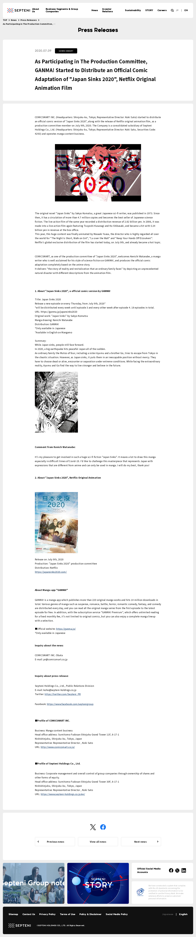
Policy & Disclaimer (90, 914)
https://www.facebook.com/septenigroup (70, 704)
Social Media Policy (117, 914)
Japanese (167, 914)
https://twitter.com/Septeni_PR (63, 694)
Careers (162, 10)
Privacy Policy (47, 914)
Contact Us (29, 914)
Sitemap (13, 914)
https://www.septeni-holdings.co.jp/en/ (63, 794)
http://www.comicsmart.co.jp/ (58, 747)
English (183, 914)
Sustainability (133, 10)
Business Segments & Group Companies (62, 10)
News (95, 10)
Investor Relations (107, 10)
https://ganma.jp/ (66, 628)
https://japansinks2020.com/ (51, 572)
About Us (35, 10)
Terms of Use (67, 914)
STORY (149, 10)
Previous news (55, 841)
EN (186, 10)
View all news (98, 841)
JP (177, 10)
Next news (140, 841)
